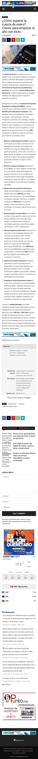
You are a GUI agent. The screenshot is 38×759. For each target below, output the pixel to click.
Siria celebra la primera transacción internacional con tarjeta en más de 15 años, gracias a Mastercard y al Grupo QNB (18, 651)
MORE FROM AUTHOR (26, 428)
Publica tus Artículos (27, 751)
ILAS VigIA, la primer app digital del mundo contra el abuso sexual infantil (23, 445)
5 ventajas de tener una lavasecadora (15, 678)
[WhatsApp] (18, 40)
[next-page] (6, 465)
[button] (3, 9)
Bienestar (10, 14)
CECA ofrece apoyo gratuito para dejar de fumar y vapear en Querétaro (24, 436)
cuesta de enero (16, 304)
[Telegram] (23, 40)
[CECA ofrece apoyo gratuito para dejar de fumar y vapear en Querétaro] (7, 438)
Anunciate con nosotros (19, 753)
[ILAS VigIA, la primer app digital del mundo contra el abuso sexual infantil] (7, 448)
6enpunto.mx (7, 35)
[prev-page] (3, 465)
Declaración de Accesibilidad (12, 751)
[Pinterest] (13, 40)
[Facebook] (4, 40)
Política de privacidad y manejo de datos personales (18, 748)
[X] (9, 40)
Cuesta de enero (12, 404)
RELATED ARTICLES (10, 428)
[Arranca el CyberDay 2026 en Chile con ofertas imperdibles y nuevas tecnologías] (7, 459)
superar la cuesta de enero (10, 406)
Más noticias (6, 685)
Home (3, 14)
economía (21, 404)
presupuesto (8, 146)
